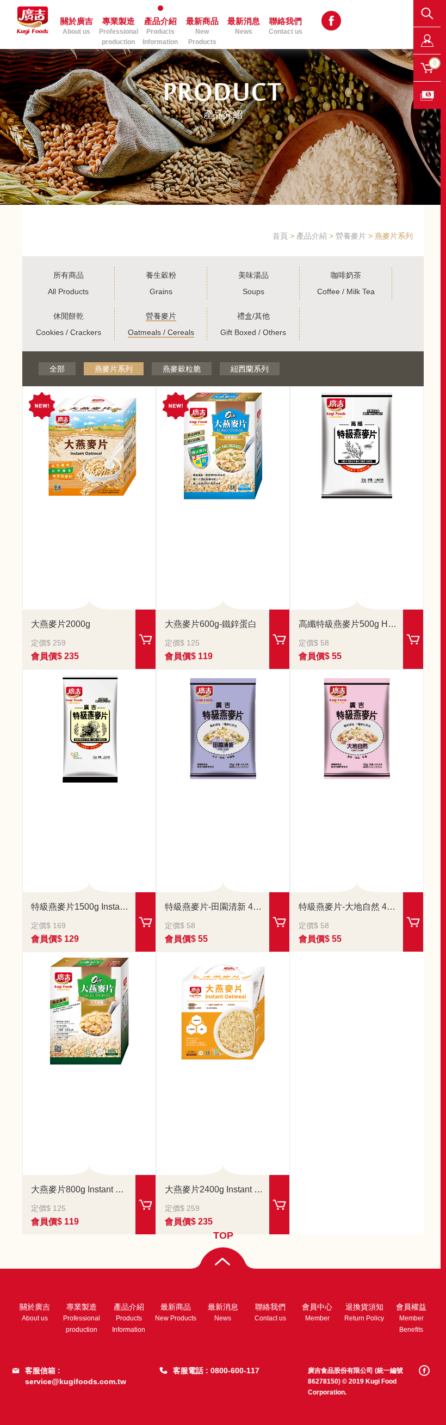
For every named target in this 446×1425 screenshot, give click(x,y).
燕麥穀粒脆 (182, 368)
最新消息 (223, 1312)
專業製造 (81, 1317)
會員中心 (317, 1312)
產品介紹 (311, 236)
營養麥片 (351, 236)
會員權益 (411, 1317)
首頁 (280, 236)
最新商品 (202, 28)
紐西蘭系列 (250, 368)
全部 (57, 368)
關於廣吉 (35, 1312)
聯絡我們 (285, 25)
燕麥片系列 (114, 368)
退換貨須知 (364, 1312)
